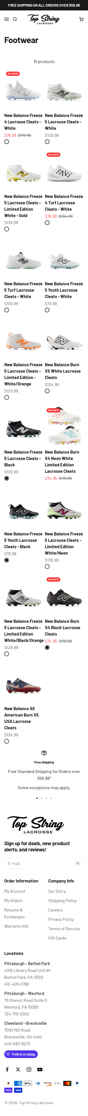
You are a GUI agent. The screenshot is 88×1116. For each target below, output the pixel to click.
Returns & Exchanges (14, 913)
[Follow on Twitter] (18, 1069)
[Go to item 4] (51, 798)
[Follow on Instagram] (29, 1069)
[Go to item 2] (41, 798)
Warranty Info (16, 926)
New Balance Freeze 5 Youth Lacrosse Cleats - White (64, 290)
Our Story (57, 891)
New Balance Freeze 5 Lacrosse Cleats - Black (23, 458)
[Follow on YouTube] (40, 1069)
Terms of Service (64, 928)
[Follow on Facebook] (7, 1069)
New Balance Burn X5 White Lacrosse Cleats (63, 371)
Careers (55, 909)
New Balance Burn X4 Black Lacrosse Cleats (62, 627)
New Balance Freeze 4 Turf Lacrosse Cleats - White (64, 203)
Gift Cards (57, 937)
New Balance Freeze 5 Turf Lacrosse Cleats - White (23, 290)
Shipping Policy (62, 900)
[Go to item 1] (37, 798)
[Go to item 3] (46, 798)
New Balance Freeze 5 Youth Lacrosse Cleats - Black (23, 540)
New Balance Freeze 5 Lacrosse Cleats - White (64, 122)
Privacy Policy (61, 919)
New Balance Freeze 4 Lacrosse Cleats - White (23, 122)
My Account (14, 891)
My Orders (13, 900)
